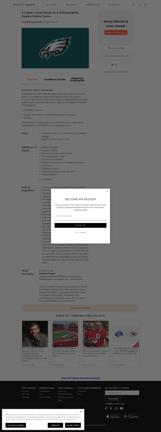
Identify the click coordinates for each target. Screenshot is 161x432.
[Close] (80, 411)
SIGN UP (80, 225)
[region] (43, 419)
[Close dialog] (107, 191)
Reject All (55, 425)
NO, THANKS (80, 232)
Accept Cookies (73, 425)
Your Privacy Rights (16, 425)
